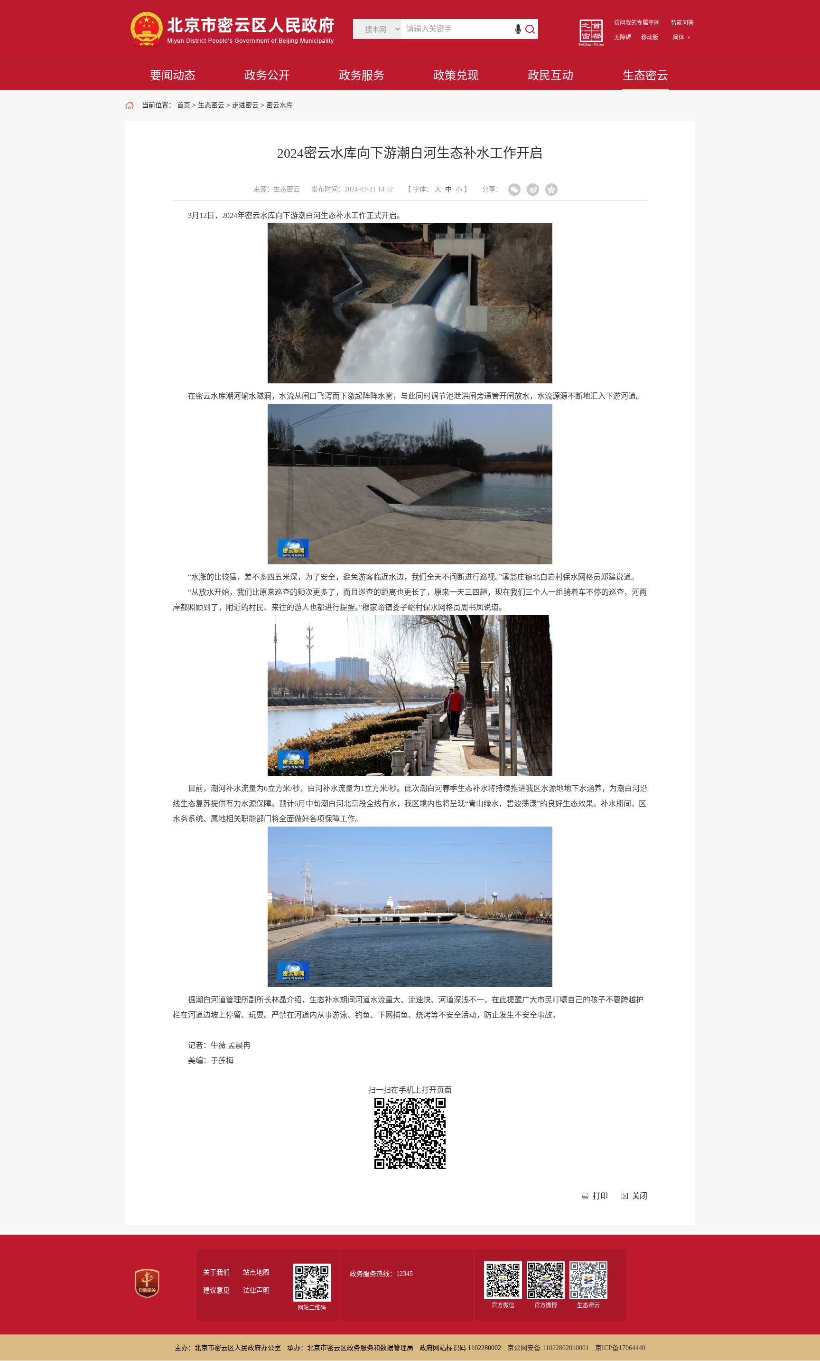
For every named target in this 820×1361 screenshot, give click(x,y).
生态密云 (645, 75)
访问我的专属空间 (637, 22)
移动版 (649, 37)
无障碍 (622, 37)
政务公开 (267, 75)
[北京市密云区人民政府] (234, 47)
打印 (600, 1196)
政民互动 (550, 75)
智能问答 (682, 22)
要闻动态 (173, 75)
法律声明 (256, 1290)
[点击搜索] (525, 29)
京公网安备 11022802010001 (548, 1347)
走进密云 (245, 105)
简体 (678, 37)
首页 (183, 105)
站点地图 (256, 1272)
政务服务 (361, 75)
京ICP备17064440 (620, 1347)
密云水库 (279, 105)
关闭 (639, 1196)
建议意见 (216, 1290)
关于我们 (216, 1272)
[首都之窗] (591, 44)
